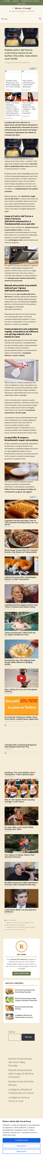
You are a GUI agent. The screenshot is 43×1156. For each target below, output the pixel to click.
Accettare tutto (21, 1140)
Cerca (11, 1032)
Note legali (21, 4)
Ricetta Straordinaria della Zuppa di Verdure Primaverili (21, 1073)
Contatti (16, 1)
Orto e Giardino (12, 920)
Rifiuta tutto (21, 1151)
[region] (21, 1137)
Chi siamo (6, 1)
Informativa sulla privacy (30, 1)
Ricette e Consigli (23, 8)
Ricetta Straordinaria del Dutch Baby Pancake (20, 1062)
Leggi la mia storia (21, 973)
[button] (40, 18)
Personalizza (21, 1146)
